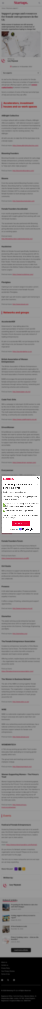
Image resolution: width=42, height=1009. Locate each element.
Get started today (21, 523)
